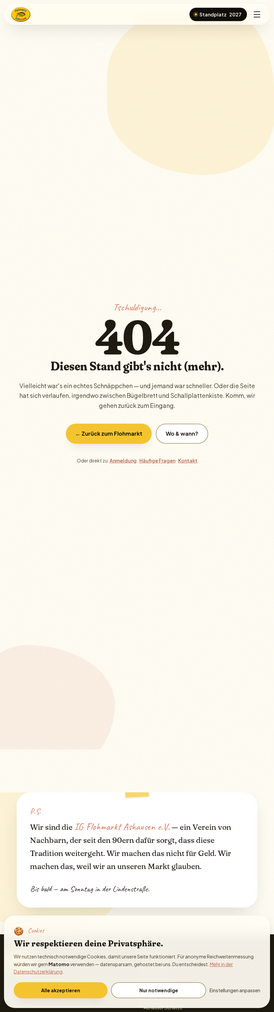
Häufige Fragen (157, 460)
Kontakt (187, 460)
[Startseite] (21, 14)
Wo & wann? (182, 433)
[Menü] (257, 14)
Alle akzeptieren (60, 990)
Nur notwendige (158, 990)
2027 (220, 14)
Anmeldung (123, 460)
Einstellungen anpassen (235, 990)
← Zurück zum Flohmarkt (108, 433)
